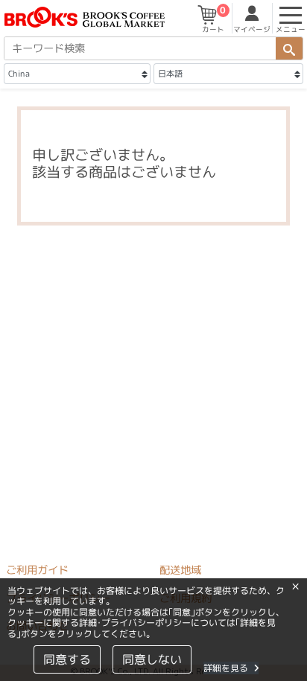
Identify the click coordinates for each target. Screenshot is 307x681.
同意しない (152, 659)
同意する (67, 659)
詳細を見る (225, 668)
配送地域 (180, 570)
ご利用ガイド (37, 570)
